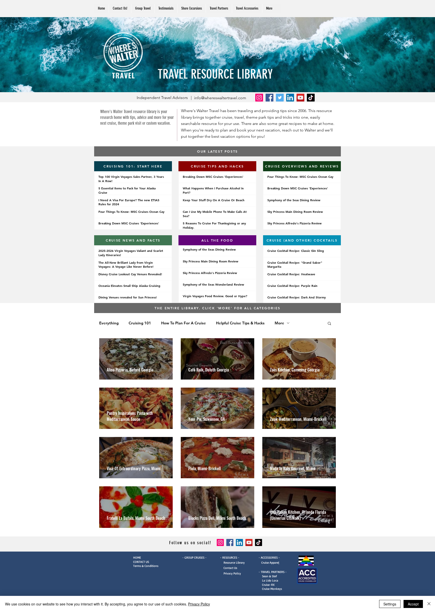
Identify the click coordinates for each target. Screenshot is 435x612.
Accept (413, 603)
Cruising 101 (140, 323)
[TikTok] (311, 97)
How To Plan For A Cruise (183, 323)
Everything (109, 323)
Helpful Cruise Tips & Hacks (240, 323)
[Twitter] (280, 97)
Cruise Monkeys (272, 589)
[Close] (429, 604)
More (279, 323)
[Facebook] (269, 97)
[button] (219, 8)
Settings (389, 603)
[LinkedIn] (290, 97)
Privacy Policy (230, 573)
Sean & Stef (268, 576)
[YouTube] (300, 97)
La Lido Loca (270, 580)
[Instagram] (259, 97)
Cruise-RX (268, 585)
